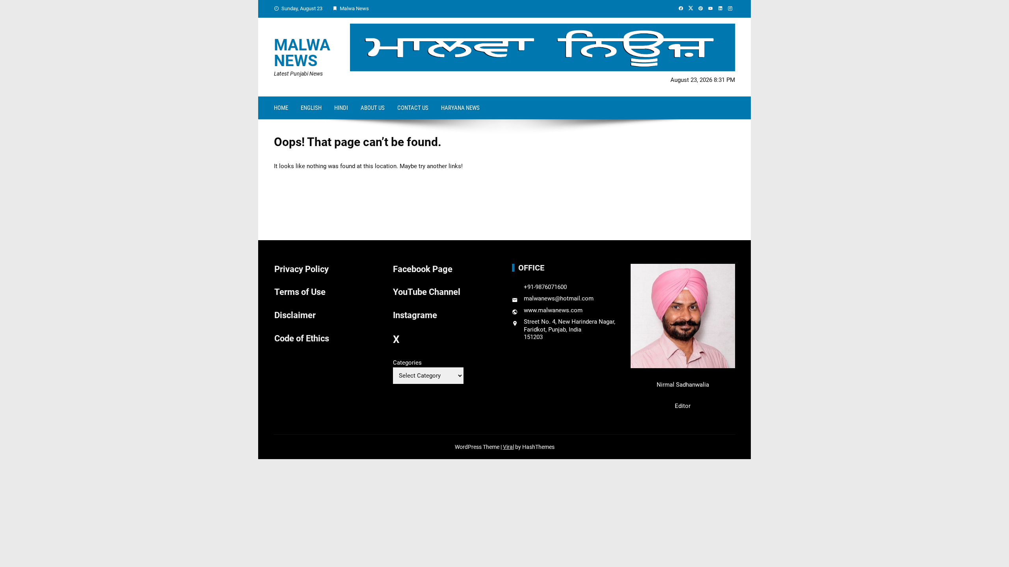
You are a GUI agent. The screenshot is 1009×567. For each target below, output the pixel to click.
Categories (407, 362)
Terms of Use (300, 292)
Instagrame (415, 315)
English (311, 107)
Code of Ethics (301, 338)
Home (281, 107)
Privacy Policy (301, 269)
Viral (508, 447)
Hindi (341, 107)
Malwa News (302, 53)
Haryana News (460, 107)
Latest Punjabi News (298, 73)
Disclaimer (295, 315)
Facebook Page (422, 269)
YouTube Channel (426, 292)
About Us (373, 107)
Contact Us (412, 107)
